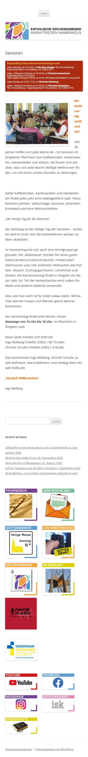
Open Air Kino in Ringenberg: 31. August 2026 (33, 463)
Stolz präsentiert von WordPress (54, 749)
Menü (44, 13)
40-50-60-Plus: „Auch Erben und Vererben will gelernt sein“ (41, 473)
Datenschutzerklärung (18, 749)
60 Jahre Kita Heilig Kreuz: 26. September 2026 (34, 458)
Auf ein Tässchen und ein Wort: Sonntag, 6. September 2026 (42, 468)
